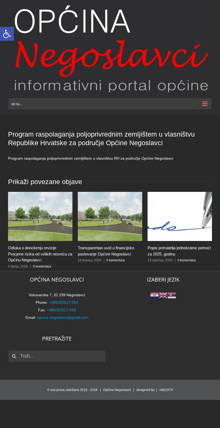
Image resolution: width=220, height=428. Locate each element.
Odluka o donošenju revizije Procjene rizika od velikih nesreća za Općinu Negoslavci (40, 254)
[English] (163, 295)
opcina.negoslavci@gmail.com (63, 317)
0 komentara (42, 266)
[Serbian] (171, 295)
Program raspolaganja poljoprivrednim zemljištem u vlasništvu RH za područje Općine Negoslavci (90, 158)
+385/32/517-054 (63, 302)
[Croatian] (154, 295)
